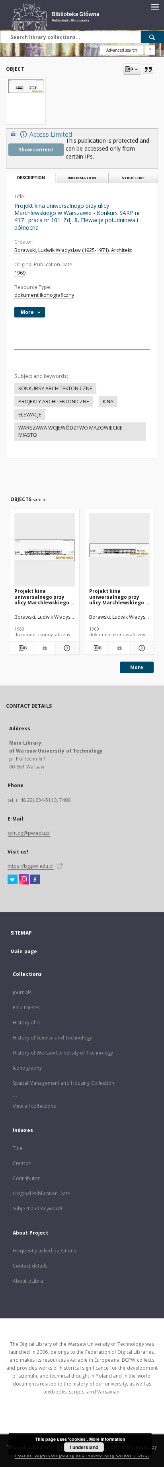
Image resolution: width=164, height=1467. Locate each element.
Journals (22, 992)
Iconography (27, 1067)
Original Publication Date (41, 1193)
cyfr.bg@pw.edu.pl (29, 833)
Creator (22, 1163)
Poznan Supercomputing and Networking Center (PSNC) (82, 1455)
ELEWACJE (29, 414)
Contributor (26, 1178)
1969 (19, 272)
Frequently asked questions (44, 1250)
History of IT (27, 1022)
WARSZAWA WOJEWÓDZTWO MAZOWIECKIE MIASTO (70, 431)
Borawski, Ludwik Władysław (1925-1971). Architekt (73, 250)
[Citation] (148, 69)
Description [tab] (31, 177)
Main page (23, 951)
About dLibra (28, 1280)
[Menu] (155, 6)
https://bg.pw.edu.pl (31, 866)
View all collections (34, 1106)
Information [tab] (82, 177)
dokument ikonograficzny (44, 295)
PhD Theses (26, 1007)
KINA (108, 401)
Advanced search (121, 50)
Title (18, 1148)
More (136, 667)
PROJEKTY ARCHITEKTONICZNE (53, 401)
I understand (84, 1447)
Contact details (30, 1265)
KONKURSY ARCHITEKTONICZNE (55, 388)
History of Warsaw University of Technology (63, 1052)
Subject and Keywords (38, 1208)
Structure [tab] (133, 177)
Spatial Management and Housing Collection (63, 1083)
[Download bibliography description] (21, 648)
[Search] (152, 37)
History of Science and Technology (52, 1037)
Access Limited (50, 134)
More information (107, 1439)
